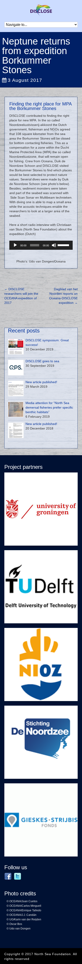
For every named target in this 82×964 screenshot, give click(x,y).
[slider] (64, 245)
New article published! (41, 382)
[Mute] (54, 245)
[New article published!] (16, 388)
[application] (41, 245)
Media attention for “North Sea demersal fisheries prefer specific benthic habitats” (49, 407)
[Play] (15, 245)
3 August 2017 (25, 80)
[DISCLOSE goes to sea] (16, 367)
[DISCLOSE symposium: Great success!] (16, 347)
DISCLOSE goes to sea (42, 361)
